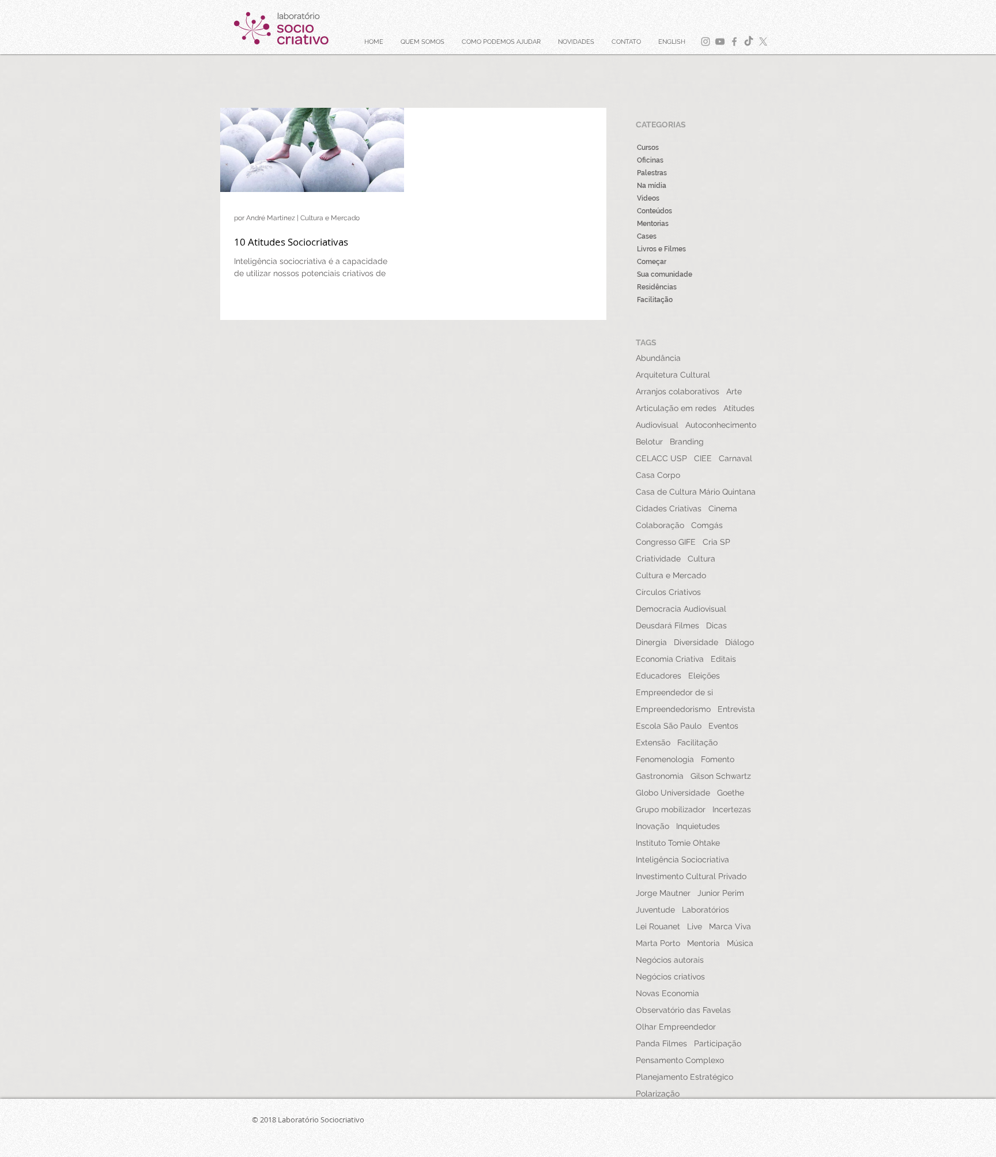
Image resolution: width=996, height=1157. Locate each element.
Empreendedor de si (674, 692)
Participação (717, 1043)
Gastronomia (660, 776)
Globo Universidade (673, 792)
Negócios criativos (670, 976)
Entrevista (736, 709)
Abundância (658, 358)
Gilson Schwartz (721, 776)
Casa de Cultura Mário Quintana (696, 491)
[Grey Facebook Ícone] (734, 41)
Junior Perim (720, 893)
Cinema (722, 508)
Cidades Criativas (668, 508)
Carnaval (735, 458)
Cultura (701, 558)
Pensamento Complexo (680, 1060)
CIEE (703, 458)
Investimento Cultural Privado (691, 876)
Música (740, 943)
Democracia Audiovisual (681, 608)
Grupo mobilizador (670, 809)
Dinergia (651, 642)
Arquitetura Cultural (673, 374)
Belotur (649, 441)
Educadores (658, 675)
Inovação (652, 826)
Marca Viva (730, 926)
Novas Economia (667, 993)
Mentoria (703, 943)
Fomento (717, 759)
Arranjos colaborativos (677, 391)
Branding (687, 441)
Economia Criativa (670, 659)
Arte (734, 391)
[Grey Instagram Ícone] (705, 41)
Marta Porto (658, 943)
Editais (723, 659)
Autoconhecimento (720, 424)
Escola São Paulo (668, 725)
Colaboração (660, 525)
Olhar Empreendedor (676, 1026)
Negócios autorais (670, 959)
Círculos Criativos (668, 592)
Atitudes (738, 408)
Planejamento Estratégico (684, 1076)
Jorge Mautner (663, 893)
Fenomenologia (665, 759)
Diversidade (696, 642)
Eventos (723, 725)
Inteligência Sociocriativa (682, 859)
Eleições (704, 675)
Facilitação (697, 742)
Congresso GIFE (666, 542)
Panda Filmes (661, 1043)
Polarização (658, 1093)
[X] (763, 41)
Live (694, 926)
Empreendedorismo (673, 709)
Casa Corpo (658, 475)
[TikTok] (748, 41)
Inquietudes (698, 826)
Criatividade (658, 558)
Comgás (707, 525)
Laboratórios (705, 909)
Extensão (653, 742)
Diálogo (739, 642)
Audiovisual (657, 424)
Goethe (730, 792)
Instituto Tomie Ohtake (678, 842)
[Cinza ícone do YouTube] (720, 41)
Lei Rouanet (658, 926)
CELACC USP (661, 458)
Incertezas (731, 809)
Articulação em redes (676, 408)
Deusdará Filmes (667, 625)
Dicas (716, 625)
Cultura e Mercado (671, 575)
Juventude (655, 909)
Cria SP (716, 542)
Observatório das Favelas (683, 1010)
